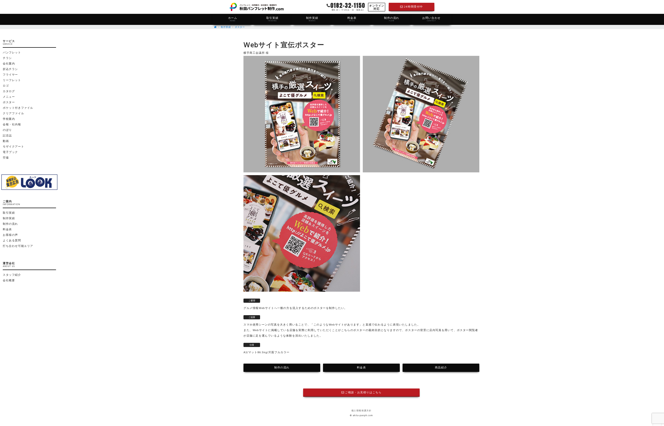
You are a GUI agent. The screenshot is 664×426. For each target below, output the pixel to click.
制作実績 (312, 19)
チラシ (7, 58)
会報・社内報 (12, 124)
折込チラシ (10, 69)
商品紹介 (441, 367)
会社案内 (9, 64)
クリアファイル (13, 113)
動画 (6, 141)
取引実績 (272, 19)
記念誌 (7, 135)
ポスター (240, 27)
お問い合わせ (431, 19)
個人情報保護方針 (361, 411)
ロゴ (6, 86)
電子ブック (10, 152)
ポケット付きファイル (18, 108)
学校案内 (9, 119)
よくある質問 (12, 240)
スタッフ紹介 (12, 275)
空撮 (6, 158)
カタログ (9, 91)
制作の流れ (391, 19)
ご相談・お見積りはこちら (363, 392)
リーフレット (12, 80)
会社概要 (9, 280)
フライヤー (10, 75)
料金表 (352, 19)
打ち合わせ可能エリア (18, 246)
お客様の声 (10, 235)
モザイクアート (13, 147)
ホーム (232, 19)
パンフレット (12, 52)
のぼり (7, 130)
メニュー (9, 97)
